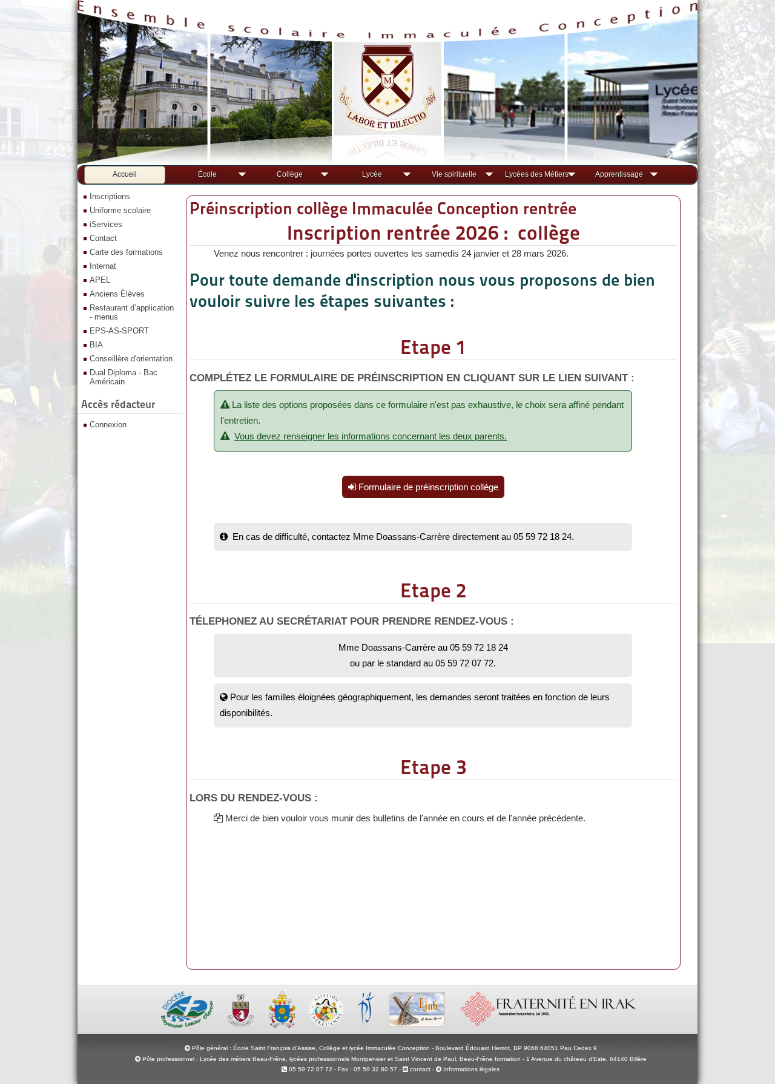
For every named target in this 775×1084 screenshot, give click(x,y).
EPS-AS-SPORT (119, 330)
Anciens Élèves (117, 293)
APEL (100, 279)
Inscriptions (110, 196)
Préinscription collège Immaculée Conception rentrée (383, 208)
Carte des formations (126, 252)
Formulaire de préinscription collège (427, 487)
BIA (96, 344)
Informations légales (471, 1069)
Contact (103, 238)
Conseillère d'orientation (131, 358)
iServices (106, 224)
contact (419, 1069)
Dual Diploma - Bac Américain (123, 377)
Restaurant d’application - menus (132, 312)
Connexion (108, 424)
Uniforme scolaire (120, 210)
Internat (103, 266)
